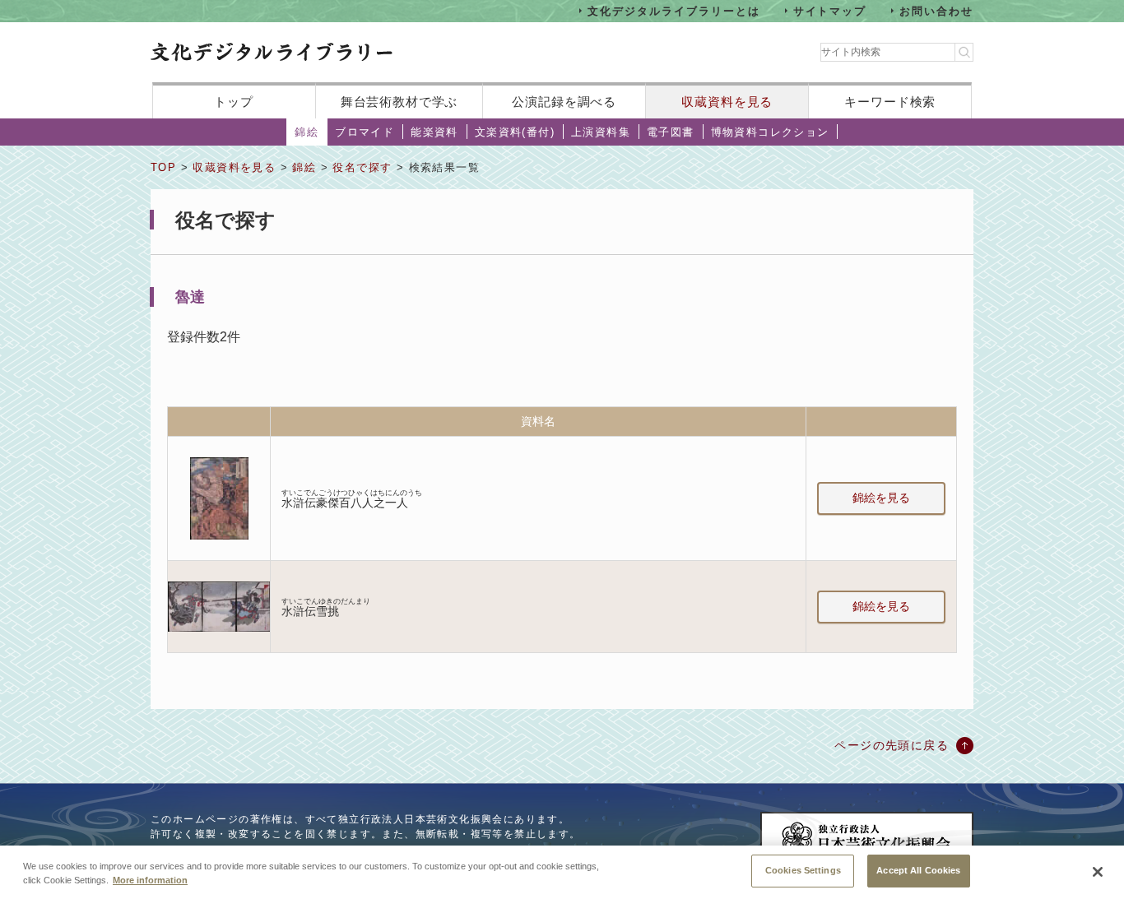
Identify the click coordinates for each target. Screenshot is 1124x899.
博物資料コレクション (770, 132)
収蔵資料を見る (727, 102)
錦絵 (306, 132)
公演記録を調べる (564, 102)
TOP (163, 167)
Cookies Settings (803, 870)
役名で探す (362, 167)
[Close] (1098, 872)
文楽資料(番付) (515, 132)
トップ (233, 102)
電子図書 (670, 132)
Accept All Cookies (918, 870)
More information (150, 881)
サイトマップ (830, 10)
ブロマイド (364, 132)
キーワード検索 (890, 102)
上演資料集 (600, 132)
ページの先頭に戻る (891, 745)
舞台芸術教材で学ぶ (399, 102)
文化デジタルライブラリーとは (673, 10)
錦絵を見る (881, 497)
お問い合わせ (936, 10)
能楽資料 (434, 132)
